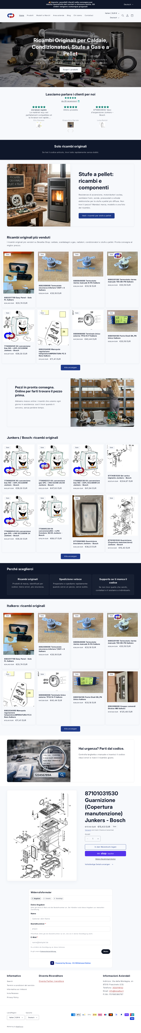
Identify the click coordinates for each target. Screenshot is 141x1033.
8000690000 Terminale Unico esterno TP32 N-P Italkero (86, 335)
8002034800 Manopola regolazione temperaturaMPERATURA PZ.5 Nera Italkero (52, 352)
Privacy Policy (13, 997)
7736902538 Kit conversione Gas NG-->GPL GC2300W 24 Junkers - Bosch (86, 483)
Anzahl (87, 834)
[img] (70, 98)
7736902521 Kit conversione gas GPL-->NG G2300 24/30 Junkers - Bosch (52, 483)
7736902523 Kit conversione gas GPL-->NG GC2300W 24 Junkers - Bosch (17, 533)
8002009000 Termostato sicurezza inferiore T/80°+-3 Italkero (52, 288)
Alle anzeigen (70, 367)
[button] (122, 15)
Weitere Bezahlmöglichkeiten (105, 859)
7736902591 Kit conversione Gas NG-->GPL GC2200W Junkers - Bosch (17, 348)
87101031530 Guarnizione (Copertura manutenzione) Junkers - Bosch (120, 542)
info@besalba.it (116, 991)
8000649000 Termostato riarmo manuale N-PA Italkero (86, 282)
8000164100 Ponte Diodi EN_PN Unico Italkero (122, 337)
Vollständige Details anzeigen (97, 864)
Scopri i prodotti (70, 70)
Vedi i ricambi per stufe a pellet (96, 216)
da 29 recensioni (69, 101)
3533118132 (117, 988)
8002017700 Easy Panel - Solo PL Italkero (18, 299)
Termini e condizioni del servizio (20, 985)
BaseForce (19, 1026)
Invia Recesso (13, 993)
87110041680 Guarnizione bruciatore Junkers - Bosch (85, 542)
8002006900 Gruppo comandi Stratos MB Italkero (121, 707)
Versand (88, 830)
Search (10, 981)
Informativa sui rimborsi (17, 989)
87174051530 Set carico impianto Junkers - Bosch (119, 477)
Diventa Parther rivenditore (51, 981)
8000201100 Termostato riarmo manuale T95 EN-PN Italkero (122, 281)
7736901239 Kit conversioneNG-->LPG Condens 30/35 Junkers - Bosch (50, 532)
